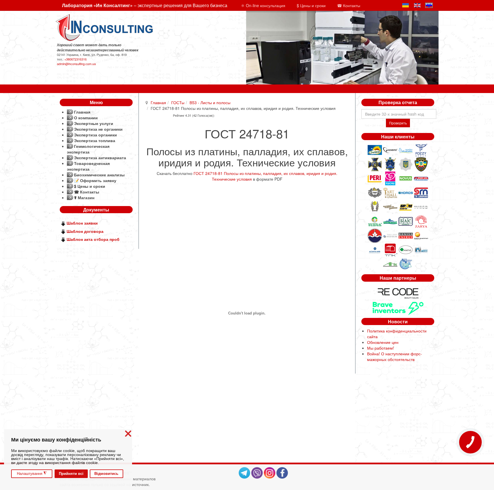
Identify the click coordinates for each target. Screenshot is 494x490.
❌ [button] (128, 433)
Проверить (398, 122)
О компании (86, 117)
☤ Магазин (84, 197)
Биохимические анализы (99, 175)
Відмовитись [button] (106, 474)
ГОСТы (177, 102)
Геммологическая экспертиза (88, 149)
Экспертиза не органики (98, 129)
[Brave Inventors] (398, 307)
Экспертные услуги (93, 123)
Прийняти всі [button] (71, 474)
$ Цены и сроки (311, 5)
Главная (158, 102)
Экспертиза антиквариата (100, 157)
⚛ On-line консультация (263, 5)
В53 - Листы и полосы (210, 102)
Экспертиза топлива (94, 140)
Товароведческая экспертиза (88, 166)
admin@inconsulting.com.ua (76, 63)
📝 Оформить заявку (95, 180)
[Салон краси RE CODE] (398, 292)
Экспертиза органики (95, 135)
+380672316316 (75, 59)
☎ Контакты (348, 5)
